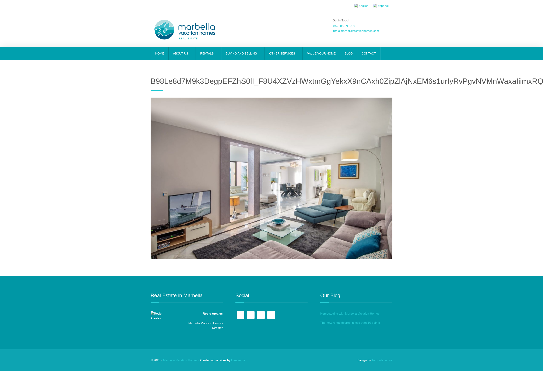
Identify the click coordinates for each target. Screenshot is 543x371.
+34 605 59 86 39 (344, 26)
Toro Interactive (382, 360)
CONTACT (369, 53)
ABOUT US (181, 53)
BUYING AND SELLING (242, 53)
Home (159, 53)
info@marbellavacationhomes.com (356, 30)
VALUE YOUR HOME (321, 53)
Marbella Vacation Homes (180, 360)
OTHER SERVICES (282, 53)
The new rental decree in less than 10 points (350, 322)
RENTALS (207, 53)
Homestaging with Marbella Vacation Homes (349, 313)
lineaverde (238, 360)
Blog (348, 53)
